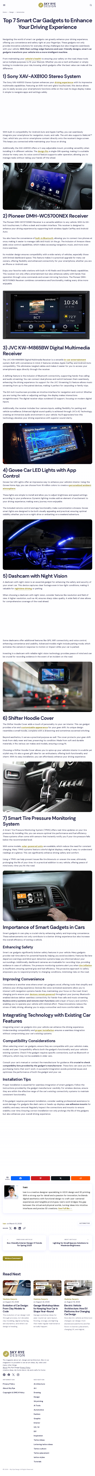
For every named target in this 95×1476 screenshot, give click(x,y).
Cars (70, 1287)
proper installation (44, 1030)
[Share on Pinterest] (40, 1178)
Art (35, 1388)
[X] (13, 1374)
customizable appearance (34, 727)
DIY (35, 1431)
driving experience (64, 82)
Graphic (37, 1418)
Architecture (39, 1384)
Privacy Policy (25, 1367)
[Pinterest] (4, 1374)
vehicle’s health (33, 58)
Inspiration (38, 1435)
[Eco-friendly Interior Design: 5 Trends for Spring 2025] (24, 1243)
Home (5, 12)
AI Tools (37, 1405)
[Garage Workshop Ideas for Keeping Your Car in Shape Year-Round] (47, 1288)
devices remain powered (42, 994)
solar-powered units (32, 846)
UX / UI (36, 1427)
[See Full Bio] (71, 1208)
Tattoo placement (41, 1453)
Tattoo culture (40, 1448)
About (5, 1367)
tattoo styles (39, 1457)
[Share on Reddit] (80, 1178)
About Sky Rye (9, 1388)
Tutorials (37, 1461)
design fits (43, 151)
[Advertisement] (47, 111)
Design (11, 12)
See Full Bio (64, 1208)
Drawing (37, 1392)
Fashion (37, 1414)
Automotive (20, 12)
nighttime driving (23, 588)
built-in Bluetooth (44, 238)
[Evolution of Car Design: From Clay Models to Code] (17, 1288)
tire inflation (85, 965)
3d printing (38, 1401)
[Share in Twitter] (10, 1228)
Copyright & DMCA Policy (13, 1392)
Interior (40, 1287)
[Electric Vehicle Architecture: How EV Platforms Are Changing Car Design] (78, 1288)
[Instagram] (18, 1374)
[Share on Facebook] (20, 1178)
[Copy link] (24, 1228)
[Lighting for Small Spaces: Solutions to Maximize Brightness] (70, 1243)
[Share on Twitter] (60, 1178)
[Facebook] (8, 1374)
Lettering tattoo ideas (43, 1444)
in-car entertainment (75, 359)
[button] (4, 5)
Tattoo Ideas (39, 1440)
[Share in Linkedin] (19, 1228)
